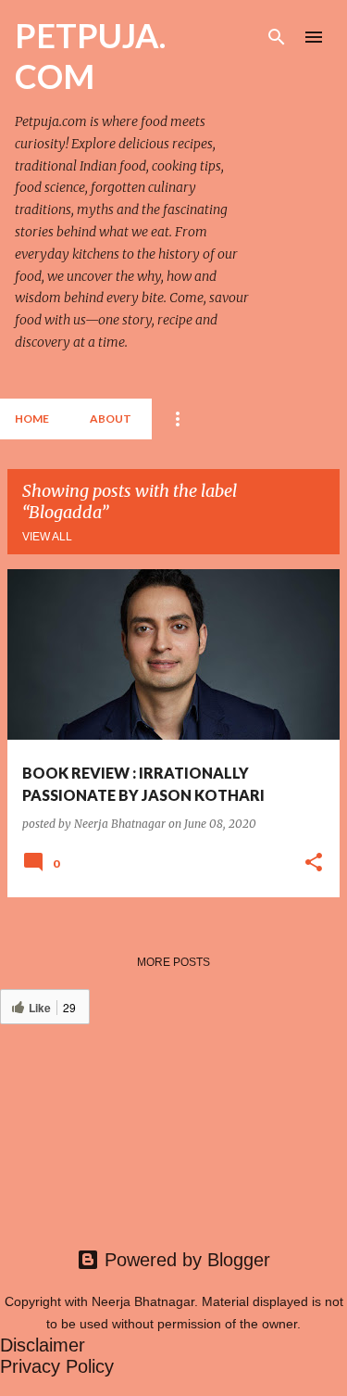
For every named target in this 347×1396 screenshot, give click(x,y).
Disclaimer (42, 1345)
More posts (173, 962)
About (110, 418)
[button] (314, 863)
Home (32, 418)
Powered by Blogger (184, 1260)
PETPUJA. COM (90, 55)
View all (47, 536)
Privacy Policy (57, 1366)
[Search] (277, 37)
